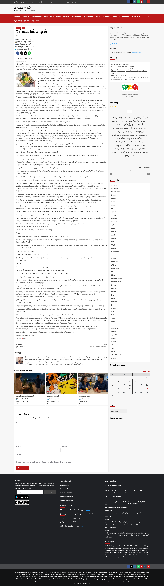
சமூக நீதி (66, 16)
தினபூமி (113, 295)
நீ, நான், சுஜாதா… (85, 396)
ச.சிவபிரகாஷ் (85, 399)
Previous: (20, 345)
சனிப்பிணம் (113, 527)
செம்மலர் (113, 258)
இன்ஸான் (113, 195)
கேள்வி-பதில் (30, 2)
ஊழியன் (113, 211)
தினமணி (113, 291)
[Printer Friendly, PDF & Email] (21, 338)
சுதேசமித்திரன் (115, 251)
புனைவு (114, 16)
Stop (130, 170)
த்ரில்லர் (98, 16)
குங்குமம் (113, 231)
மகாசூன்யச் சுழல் (116, 485)
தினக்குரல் (114, 285)
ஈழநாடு (113, 201)
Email (64, 447)
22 (141, 388)
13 (129, 385)
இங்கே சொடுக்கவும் (115, 44)
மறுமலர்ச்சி (114, 335)
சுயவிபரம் (58, 2)
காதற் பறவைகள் (53, 396)
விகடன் (113, 351)
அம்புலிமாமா (114, 188)
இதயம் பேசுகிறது (115, 191)
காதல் (46, 16)
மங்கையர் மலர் (115, 328)
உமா (112, 208)
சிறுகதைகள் (22, 8)
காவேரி (113, 228)
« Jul (129, 399)
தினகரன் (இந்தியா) (116, 278)
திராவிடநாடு (114, 301)
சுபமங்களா (114, 255)
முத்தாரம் (113, 341)
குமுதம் (113, 235)
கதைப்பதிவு (22, 2)
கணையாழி (18, 27)
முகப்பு (16, 2)
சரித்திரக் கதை (77, 16)
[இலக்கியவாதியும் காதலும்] (29, 383)
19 (124, 388)
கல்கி (112, 225)
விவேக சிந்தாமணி (116, 355)
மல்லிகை (113, 338)
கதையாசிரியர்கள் (49, 2)
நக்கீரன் (113, 318)
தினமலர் (113, 298)
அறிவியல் (26, 16)
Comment (19, 423)
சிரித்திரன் (114, 245)
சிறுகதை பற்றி (39, 2)
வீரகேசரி (113, 358)
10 (112, 385)
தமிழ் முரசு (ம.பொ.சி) (116, 268)
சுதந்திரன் (113, 248)
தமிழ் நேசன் (114, 261)
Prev (111, 174)
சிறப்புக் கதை (136, 16)
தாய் (112, 271)
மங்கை (113, 325)
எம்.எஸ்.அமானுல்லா (122, 507)
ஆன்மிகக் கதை (37, 16)
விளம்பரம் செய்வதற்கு (66, 492)
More (88, 510)
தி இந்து (113, 275)
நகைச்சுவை (106, 16)
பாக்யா (113, 321)
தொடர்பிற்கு (74, 2)
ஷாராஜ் (28, 39)
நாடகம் (26, 21)
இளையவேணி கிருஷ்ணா (25, 399)
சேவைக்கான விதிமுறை (66, 496)
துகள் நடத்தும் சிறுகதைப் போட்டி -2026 (122, 68)
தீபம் (112, 305)
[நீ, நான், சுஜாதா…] (93, 383)
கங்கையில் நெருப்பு (116, 496)
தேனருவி (113, 311)
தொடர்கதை (18, 21)
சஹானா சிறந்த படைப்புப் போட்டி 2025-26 (122, 79)
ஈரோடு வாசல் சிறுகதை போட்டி (119, 75)
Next (148, 174)
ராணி (112, 348)
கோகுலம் (113, 238)
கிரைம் (52, 16)
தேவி (112, 315)
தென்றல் (113, 308)
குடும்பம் (58, 16)
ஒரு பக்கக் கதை (124, 16)
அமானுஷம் (17, 16)
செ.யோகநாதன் (54, 399)
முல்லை (113, 345)
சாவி (112, 241)
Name (18, 447)
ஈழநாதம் (113, 205)
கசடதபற (113, 215)
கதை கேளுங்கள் (64, 485)
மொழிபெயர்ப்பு (35, 21)
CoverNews (77, 583)
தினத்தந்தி (114, 288)
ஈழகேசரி (113, 198)
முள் (112, 516)
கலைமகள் (114, 221)
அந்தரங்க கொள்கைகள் (66, 500)
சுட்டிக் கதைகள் (89, 16)
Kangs (107, 496)
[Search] (149, 16)
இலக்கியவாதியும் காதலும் (25, 396)
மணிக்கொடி (114, 331)
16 (147, 385)
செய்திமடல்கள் (64, 489)
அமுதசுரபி (114, 185)
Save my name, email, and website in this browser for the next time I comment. (44, 462)
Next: (98, 345)
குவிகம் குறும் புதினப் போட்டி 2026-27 (121, 64)
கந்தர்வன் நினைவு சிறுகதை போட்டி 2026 (122, 66)
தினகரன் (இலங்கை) (116, 281)
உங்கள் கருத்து (65, 2)
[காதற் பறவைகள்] (61, 383)
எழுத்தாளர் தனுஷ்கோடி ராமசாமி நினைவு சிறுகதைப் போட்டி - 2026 (129, 77)
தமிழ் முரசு (114, 265)
